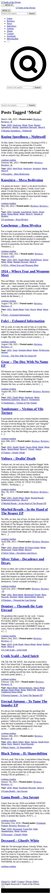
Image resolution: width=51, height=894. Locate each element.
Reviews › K (6, 165)
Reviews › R (6, 122)
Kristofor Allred (25, 350)
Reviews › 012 (7, 256)
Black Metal (18, 595)
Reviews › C (6, 641)
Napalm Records (20, 262)
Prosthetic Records (27, 788)
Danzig (34, 742)
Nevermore (6, 550)
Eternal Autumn (25, 688)
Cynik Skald (18, 644)
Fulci (27, 309)
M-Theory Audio (32, 548)
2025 (9, 125)
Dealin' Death (19, 447)
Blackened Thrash (32, 595)
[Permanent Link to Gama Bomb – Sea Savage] (14, 791)
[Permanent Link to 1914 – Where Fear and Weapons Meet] (19, 265)
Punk (30, 125)
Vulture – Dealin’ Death (18, 458)
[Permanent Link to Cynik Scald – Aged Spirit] (14, 650)
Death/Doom (36, 260)
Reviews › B (6, 738)
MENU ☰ (9, 5)
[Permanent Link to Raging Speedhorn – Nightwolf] (16, 131)
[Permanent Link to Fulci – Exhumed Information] (15, 315)
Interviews (11, 26)
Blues (27, 742)
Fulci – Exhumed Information (22, 321)
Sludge (15, 127)
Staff (13, 881)
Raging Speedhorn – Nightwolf (23, 136)
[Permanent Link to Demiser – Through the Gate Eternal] (18, 600)
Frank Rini (27, 829)
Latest (9, 18)
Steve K (41, 127)
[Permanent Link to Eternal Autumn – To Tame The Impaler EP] (21, 695)
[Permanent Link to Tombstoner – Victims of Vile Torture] (19, 403)
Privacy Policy (32, 881)
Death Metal (23, 260)
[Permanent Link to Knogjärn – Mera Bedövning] (15, 174)
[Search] (2, 5)
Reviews (11, 21)
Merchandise (12, 38)
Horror (33, 309)
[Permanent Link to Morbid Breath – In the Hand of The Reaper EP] (23, 503)
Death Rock (43, 742)
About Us (5, 881)
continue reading (8, 160)
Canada (16, 212)
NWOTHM (31, 690)
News (9, 23)
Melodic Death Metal (10, 690)
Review (4, 352)
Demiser (13, 597)
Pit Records (44, 350)
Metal (24, 125)
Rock (9, 744)
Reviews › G (6, 347)
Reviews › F (6, 306)
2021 (15, 260)
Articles (10, 28)
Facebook (11, 36)
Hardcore (17, 125)
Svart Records (27, 744)
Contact (10, 33)
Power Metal (18, 550)
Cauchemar (26, 212)
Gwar (15, 350)
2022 (9, 212)
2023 (9, 169)
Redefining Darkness (10, 400)
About (9, 31)
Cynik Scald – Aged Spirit (20, 656)
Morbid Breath (37, 498)
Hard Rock (17, 169)
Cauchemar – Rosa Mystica (21, 225)
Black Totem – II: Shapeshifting (24, 753)
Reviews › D (23, 825)
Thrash (31, 449)
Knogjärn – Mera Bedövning (22, 180)
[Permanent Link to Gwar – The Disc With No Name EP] (18, 356)
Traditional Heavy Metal (11, 692)
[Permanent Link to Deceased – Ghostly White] (14, 834)
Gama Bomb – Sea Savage (20, 797)
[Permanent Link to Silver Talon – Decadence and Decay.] (19, 553)
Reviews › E (6, 684)
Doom (35, 212)
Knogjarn (37, 169)
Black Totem (18, 742)
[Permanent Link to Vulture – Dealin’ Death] (13, 452)
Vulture (38, 449)
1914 (9, 260)
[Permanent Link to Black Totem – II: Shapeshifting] (16, 747)
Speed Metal (13, 449)
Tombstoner (34, 400)
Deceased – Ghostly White (20, 840)
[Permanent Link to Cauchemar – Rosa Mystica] (14, 219)
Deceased (17, 829)
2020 (9, 788)
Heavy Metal (12, 214)
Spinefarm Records (28, 127)
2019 (9, 644)
